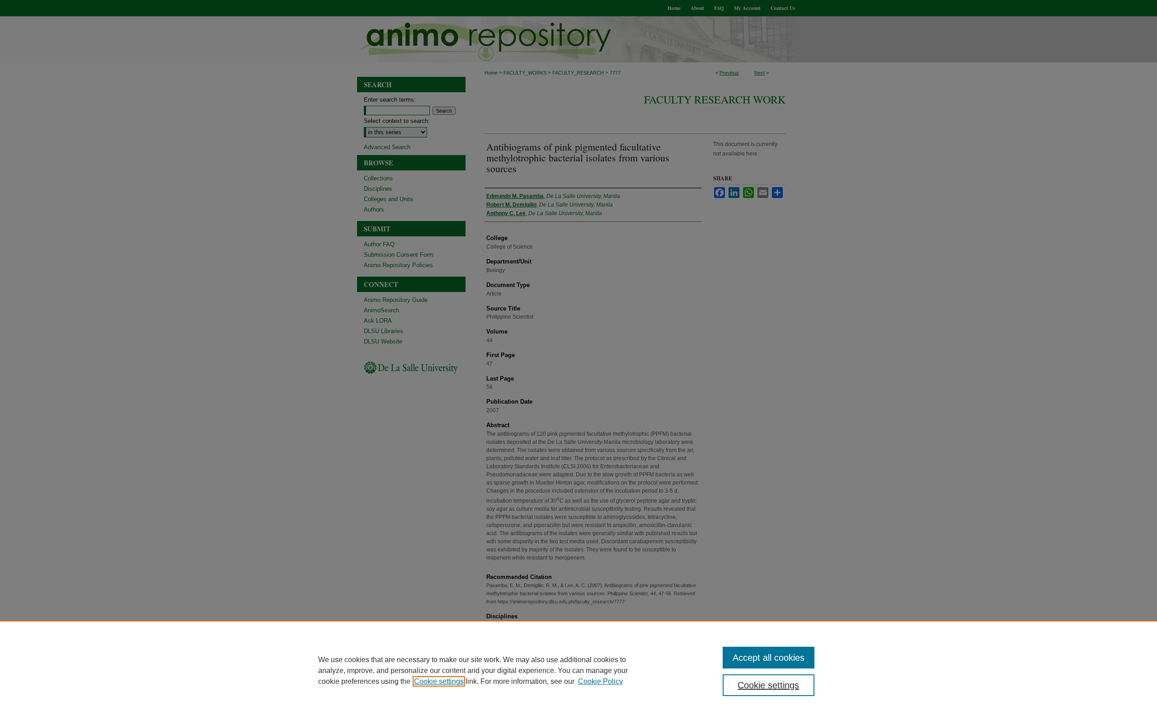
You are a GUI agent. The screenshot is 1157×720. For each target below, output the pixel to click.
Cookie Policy (600, 681)
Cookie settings (439, 681)
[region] (578, 670)
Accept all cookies (768, 658)
